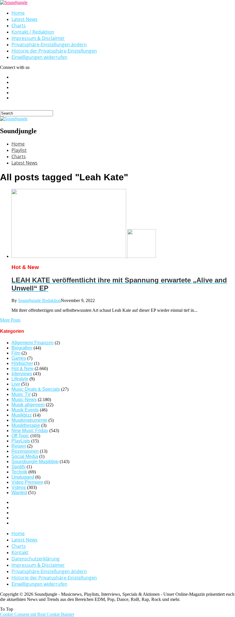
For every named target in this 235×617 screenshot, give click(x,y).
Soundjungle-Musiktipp (34, 461)
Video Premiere (27, 482)
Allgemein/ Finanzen (32, 342)
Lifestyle (19, 378)
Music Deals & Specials (35, 389)
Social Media (24, 456)
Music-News (24, 399)
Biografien (21, 347)
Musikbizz (21, 415)
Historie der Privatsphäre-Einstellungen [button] (54, 51)
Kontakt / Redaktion (32, 32)
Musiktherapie (25, 425)
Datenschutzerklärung (35, 559)
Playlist (19, 150)
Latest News (24, 19)
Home (18, 13)
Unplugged (22, 477)
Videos (18, 487)
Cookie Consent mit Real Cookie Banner (37, 614)
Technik (19, 471)
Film (15, 353)
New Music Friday (29, 430)
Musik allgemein (28, 404)
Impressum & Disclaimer (38, 38)
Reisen (18, 446)
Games (18, 358)
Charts (18, 25)
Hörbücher (22, 363)
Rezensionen (25, 451)
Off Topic (20, 435)
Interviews (21, 373)
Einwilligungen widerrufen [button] (39, 57)
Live (15, 384)
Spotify (18, 466)
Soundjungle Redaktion (39, 300)
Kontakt (19, 552)
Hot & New (22, 368)
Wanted (19, 492)
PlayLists (20, 440)
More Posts (10, 320)
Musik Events (25, 409)
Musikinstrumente (29, 420)
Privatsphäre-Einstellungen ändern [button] (49, 44)
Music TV (21, 394)
